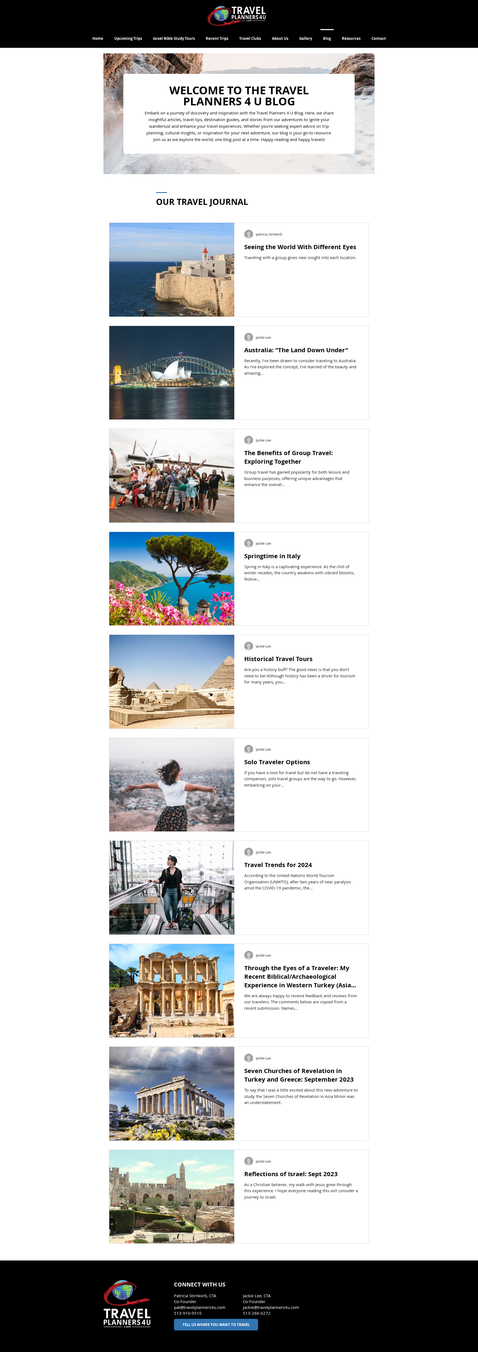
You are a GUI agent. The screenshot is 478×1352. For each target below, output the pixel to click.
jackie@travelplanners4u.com (271, 1307)
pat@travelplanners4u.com (199, 1307)
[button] (351, 36)
